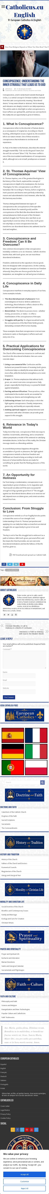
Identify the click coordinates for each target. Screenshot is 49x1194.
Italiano (3, 1080)
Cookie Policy (5, 1118)
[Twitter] (22, 1130)
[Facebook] (17, 1130)
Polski (3, 1088)
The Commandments (9, 828)
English (3, 1068)
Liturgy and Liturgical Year (11, 875)
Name (5, 672)
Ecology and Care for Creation (13, 919)
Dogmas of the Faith (9, 816)
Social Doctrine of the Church (12, 907)
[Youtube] (32, 1130)
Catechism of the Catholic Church (16, 90)
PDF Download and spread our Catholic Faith (29, 555)
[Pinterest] (27, 1130)
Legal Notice (5, 1110)
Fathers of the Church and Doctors (14, 863)
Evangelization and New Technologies (16, 1009)
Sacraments (6, 824)
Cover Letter (5, 1106)
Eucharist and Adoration (10, 958)
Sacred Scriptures (8, 820)
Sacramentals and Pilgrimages (13, 970)
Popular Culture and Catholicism (13, 1013)
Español (3, 1064)
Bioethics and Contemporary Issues (15, 911)
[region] (24, 1172)
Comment (7, 649)
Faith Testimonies (8, 1017)
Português (4, 1084)
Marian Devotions (8, 962)
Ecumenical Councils (9, 867)
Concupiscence (12, 570)
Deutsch (4, 1076)
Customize (24, 1181)
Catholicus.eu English (24, 10)
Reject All (24, 1188)
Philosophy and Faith (9, 1001)
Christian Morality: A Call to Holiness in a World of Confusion (18, 626)
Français (4, 1072)
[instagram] (36, 1130)
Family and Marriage (9, 915)
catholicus (8, 89)
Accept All (24, 1174)
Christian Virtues (8, 923)
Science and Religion (9, 1005)
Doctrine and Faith (35, 90)
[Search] (42, 782)
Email (5, 680)
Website (6, 688)
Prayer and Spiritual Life (10, 954)
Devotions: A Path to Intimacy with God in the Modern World (31, 632)
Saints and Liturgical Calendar (13, 966)
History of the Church (9, 859)
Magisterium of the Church (11, 871)
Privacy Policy (5, 1114)
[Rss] (13, 1130)
